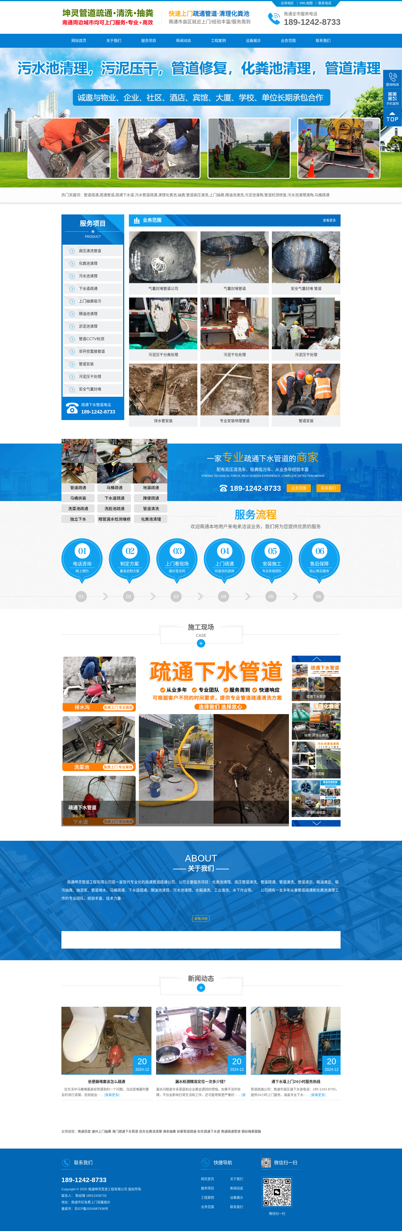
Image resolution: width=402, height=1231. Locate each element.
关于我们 (113, 41)
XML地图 (306, 3)
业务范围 (288, 41)
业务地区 (287, 3)
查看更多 (329, 220)
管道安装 (86, 364)
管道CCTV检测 (91, 339)
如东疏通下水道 (209, 1131)
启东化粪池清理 (151, 1131)
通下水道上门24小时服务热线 (201, 1082)
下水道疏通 (88, 289)
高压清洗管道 (90, 251)
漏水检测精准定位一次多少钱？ (106, 1082)
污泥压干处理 (90, 377)
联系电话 (324, 3)
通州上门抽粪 (102, 1131)
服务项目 (148, 41)
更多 (201, 643)
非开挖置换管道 (92, 351)
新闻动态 (183, 41)
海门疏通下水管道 (125, 1131)
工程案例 (218, 41)
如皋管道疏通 (187, 1131)
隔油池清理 (88, 314)
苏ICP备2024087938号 (91, 1209)
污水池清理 (88, 276)
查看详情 (78, 816)
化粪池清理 (88, 263)
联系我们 (323, 41)
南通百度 (85, 1131)
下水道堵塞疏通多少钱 (296, 1082)
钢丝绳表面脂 (251, 1131)
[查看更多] (223, 1095)
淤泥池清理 (88, 326)
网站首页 (78, 41)
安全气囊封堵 (90, 389)
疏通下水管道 (82, 807)
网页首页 (207, 1179)
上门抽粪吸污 (90, 301)
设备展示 (253, 41)
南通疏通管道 (231, 1131)
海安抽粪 (170, 1131)
